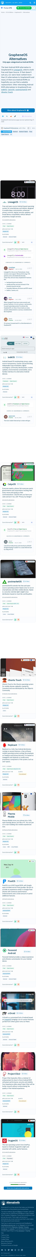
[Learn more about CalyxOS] (4, 484)
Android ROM (6, 910)
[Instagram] (19, 1250)
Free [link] (30, 131)
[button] (23, 202)
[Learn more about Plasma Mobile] (4, 814)
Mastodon (15, 1227)
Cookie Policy (5, 1239)
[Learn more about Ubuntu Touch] (4, 680)
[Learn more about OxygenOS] (4, 1141)
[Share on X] (7, 116)
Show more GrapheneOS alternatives (18, 1188)
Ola (14, 1211)
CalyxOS (11, 89)
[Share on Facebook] (3, 116)
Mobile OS (5, 231)
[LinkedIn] (22, 1250)
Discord (22, 1225)
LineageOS (18, 70)
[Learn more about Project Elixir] (4, 1074)
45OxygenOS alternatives (8, 1152)
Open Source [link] (5, 134)
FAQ (2, 1233)
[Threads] (15, 1250)
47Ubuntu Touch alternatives (9, 693)
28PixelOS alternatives (8, 899)
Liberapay (21, 1231)
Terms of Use (5, 1235)
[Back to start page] (2, 2)
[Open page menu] (34, 3)
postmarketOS (21, 89)
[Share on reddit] (11, 116)
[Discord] (2, 1250)
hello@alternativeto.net (8, 1225)
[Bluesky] (12, 1250)
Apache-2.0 (17, 769)
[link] (18, 1188)
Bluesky (20, 1227)
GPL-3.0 (16, 603)
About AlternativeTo (7, 1241)
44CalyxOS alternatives (8, 500)
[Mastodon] (9, 1250)
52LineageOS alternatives (9, 219)
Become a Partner (6, 1243)
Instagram (4, 1229)
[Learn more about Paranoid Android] (4, 950)
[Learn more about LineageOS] (4, 202)
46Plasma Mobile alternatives (10, 830)
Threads (26, 1227)
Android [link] (15, 131)
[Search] (30, 2)
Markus (19, 1211)
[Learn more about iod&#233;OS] (4, 357)
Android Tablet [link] (23, 131)
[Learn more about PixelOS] (4, 881)
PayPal (28, 1231)
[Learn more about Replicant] (4, 745)
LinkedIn (12, 1229)
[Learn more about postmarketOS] (4, 581)
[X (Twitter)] (5, 1250)
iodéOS (4, 89)
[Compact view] (30, 128)
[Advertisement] (18, 32)
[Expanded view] (28, 128)
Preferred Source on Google (9, 1245)
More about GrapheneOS (16, 110)
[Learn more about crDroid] (4, 1013)
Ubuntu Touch (7, 92)
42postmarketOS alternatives (9, 597)
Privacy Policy (5, 1237)
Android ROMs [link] (7, 131)
